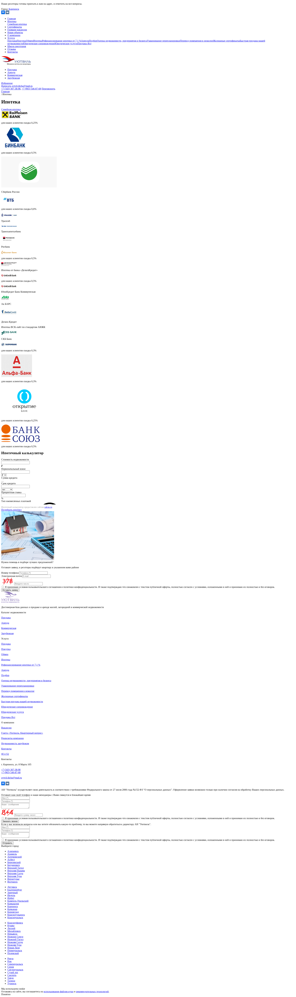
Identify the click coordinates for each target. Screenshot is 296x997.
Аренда (85, 40)
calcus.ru (48, 507)
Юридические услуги (66, 43)
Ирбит (10, 898)
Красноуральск (15, 917)
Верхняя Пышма (16, 870)
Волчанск (12, 881)
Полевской (13, 953)
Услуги (11, 38)
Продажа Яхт (84, 43)
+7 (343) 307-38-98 (11, 88)
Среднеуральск (15, 969)
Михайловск (14, 931)
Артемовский (14, 856)
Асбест (11, 859)
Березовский (14, 862)
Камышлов (13, 903)
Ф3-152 (5, 754)
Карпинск (14, 9)
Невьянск (12, 934)
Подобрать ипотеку (11, 509)
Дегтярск (12, 887)
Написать (6, 86)
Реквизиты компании (12, 738)
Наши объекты (15, 32)
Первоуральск (14, 950)
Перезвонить (48, 88)
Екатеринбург (14, 889)
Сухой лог (12, 972)
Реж (9, 961)
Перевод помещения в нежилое (196, 40)
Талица (11, 980)
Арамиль (12, 854)
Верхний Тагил (15, 868)
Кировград (13, 912)
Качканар (12, 909)
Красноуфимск (15, 922)
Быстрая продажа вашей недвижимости (22, 701)
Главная (11, 18)
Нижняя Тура (14, 945)
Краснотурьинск (16, 914)
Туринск (11, 983)
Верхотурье (13, 879)
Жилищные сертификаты (226, 40)
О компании (13, 35)
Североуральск (15, 964)
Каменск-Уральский (18, 901)
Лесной (11, 928)
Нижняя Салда (15, 942)
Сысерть (11, 975)
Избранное (7, 83)
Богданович (13, 865)
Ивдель (11, 895)
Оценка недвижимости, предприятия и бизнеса (122, 40)
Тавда (10, 978)
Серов (10, 967)
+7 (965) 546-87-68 (31, 88)
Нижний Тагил (15, 939)
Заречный (12, 892)
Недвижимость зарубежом (15, 743)
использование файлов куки (58, 991)
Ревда (10, 958)
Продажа (12, 40)
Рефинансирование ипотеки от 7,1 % (61, 40)
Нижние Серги (15, 936)
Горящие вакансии (17, 29)
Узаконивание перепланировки (163, 40)
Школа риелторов (16, 46)
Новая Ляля (13, 947)
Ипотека (11, 21)
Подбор (93, 40)
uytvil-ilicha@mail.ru (22, 86)
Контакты (12, 52)
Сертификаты (14, 27)
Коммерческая (14, 75)
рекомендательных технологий (92, 991)
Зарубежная (13, 78)
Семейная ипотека (17, 24)
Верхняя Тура (14, 876)
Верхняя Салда (15, 873)
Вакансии (6, 727)
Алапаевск (13, 851)
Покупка (21, 40)
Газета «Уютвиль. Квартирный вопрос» (22, 733)
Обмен (29, 40)
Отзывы (11, 49)
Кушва (10, 925)
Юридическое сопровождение (39, 43)
